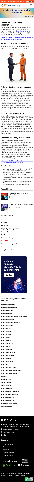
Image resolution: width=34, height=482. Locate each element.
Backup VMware (6, 331)
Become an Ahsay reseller (9, 244)
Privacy (3, 475)
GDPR (23, 475)
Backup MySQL (6, 334)
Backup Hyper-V (6, 328)
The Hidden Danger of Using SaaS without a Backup (19, 194)
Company (4, 440)
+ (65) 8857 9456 (8, 432)
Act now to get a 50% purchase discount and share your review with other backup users (17, 38)
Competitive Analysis (8, 238)
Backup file (4, 364)
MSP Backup (5, 376)
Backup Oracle (6, 340)
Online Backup (6, 382)
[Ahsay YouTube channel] (1, 435)
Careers (5, 447)
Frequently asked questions (10, 229)
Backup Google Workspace (10, 391)
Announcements (8, 444)
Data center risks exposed (9, 403)
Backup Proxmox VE (8, 400)
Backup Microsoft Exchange (10, 322)
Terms (10, 475)
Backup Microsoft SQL (8, 325)
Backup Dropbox (6, 388)
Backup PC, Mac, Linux (8, 367)
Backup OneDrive (7, 310)
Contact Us (6, 450)
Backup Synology (7, 343)
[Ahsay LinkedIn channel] (5, 435)
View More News (6, 215)
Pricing (4, 222)
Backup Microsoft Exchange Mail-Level (14, 316)
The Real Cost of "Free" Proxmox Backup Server (21, 205)
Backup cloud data (7, 349)
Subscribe (30, 1)
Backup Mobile (6, 358)
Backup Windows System (9, 373)
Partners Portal (8, 455)
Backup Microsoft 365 (8, 304)
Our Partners (5, 247)
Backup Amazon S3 (7, 355)
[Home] (10, 5)
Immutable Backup (7, 407)
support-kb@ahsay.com (10, 429)
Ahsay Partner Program (9, 250)
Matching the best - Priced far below (11, 1)
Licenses (16, 475)
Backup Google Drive (8, 352)
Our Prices (4, 226)
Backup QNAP (5, 346)
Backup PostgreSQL (7, 397)
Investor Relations (8, 453)
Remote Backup (6, 379)
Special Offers (5, 241)
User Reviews (5, 235)
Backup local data (7, 361)
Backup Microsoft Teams (9, 307)
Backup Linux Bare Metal (9, 394)
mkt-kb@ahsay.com (21, 31)
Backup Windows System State (11, 370)
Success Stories (6, 232)
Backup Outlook (6, 313)
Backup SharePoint (7, 319)
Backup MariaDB (6, 337)
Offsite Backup (6, 385)
